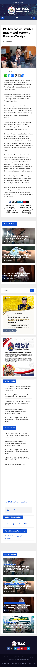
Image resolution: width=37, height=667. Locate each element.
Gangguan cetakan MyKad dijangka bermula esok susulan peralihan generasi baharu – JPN (16, 411)
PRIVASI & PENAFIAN (25, 663)
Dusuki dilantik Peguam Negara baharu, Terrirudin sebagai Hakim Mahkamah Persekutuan (18, 388)
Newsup (29, 657)
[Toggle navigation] (17, 18)
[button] (31, 18)
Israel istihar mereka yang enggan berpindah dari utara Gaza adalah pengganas (12, 209)
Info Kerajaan (13, 583)
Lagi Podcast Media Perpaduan (16, 502)
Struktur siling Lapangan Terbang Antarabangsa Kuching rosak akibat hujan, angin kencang (17, 435)
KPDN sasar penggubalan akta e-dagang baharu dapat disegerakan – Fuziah (18, 275)
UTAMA (4, 663)
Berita (6, 564)
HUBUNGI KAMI (15, 663)
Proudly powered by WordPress (13, 657)
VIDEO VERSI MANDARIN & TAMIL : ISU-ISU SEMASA (17, 625)
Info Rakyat (13, 564)
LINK (8, 663)
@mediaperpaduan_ (19, 510)
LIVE (34, 663)
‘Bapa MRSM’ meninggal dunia (15, 464)
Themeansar (11, 659)
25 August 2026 (11, 571)
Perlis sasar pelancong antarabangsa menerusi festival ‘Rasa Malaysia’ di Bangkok (17, 403)
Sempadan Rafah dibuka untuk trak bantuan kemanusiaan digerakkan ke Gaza (25, 209)
